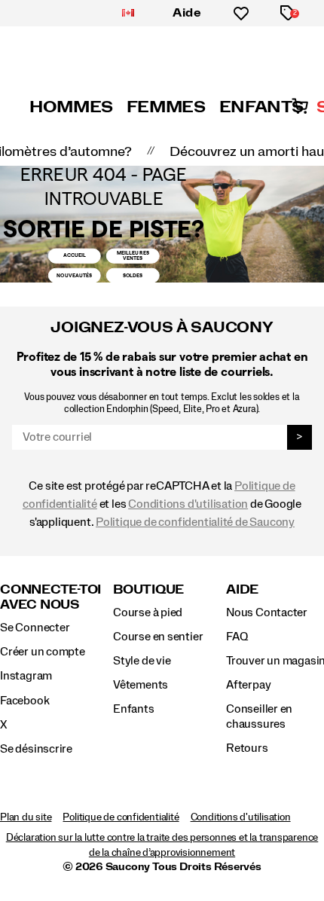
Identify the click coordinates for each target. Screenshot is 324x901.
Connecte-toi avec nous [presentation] (50, 597)
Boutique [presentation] (148, 589)
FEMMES (166, 107)
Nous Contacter (266, 612)
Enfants (133, 709)
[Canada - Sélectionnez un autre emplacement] (128, 13)
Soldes (133, 274)
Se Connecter (34, 628)
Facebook (24, 701)
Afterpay (248, 685)
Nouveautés (74, 274)
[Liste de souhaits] (241, 13)
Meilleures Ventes (133, 255)
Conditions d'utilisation (188, 504)
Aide (187, 13)
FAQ (236, 637)
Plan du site (25, 817)
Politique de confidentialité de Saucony (195, 522)
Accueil (75, 255)
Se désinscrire (36, 749)
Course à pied (147, 612)
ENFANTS (261, 107)
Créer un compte (42, 652)
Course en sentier (158, 637)
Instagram (26, 676)
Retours (247, 748)
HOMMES (71, 107)
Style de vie (141, 661)
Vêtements (140, 685)
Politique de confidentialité (121, 817)
